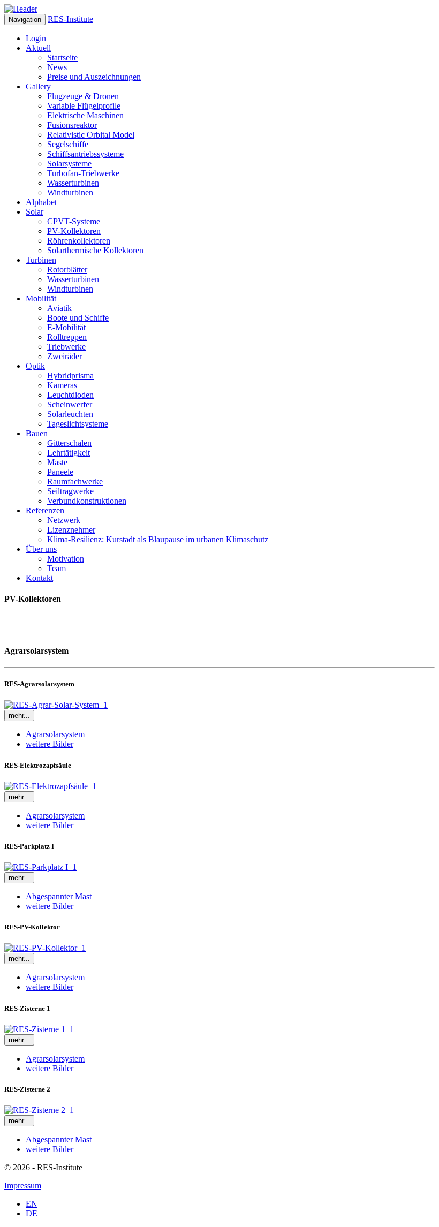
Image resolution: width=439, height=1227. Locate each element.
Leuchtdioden (70, 394)
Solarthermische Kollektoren (95, 250)
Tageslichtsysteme (77, 423)
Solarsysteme (69, 163)
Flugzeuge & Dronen (83, 96)
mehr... (19, 715)
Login (36, 38)
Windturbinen (70, 192)
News (57, 67)
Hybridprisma (70, 375)
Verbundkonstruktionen (86, 500)
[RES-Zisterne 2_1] (39, 1110)
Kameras (62, 385)
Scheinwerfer (69, 404)
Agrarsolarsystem (55, 734)
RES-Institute (70, 19)
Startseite (62, 57)
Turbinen (41, 259)
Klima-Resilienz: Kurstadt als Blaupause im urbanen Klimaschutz (157, 539)
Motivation (65, 558)
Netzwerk (63, 520)
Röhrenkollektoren (78, 240)
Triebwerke (66, 346)
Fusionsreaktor (72, 125)
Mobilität (41, 298)
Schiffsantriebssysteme (85, 153)
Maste (57, 462)
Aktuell (38, 47)
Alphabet (41, 202)
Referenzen (45, 510)
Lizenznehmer (71, 529)
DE (31, 1213)
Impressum (22, 1185)
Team (56, 568)
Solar (34, 211)
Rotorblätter (67, 269)
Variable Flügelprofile (83, 105)
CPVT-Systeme (73, 221)
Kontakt (39, 577)
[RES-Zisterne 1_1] (39, 1029)
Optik (35, 365)
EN (31, 1203)
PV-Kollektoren (74, 231)
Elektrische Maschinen (85, 115)
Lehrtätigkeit (68, 452)
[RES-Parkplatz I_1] (40, 867)
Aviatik (59, 308)
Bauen (37, 433)
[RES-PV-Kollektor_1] (45, 947)
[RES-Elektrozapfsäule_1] (50, 786)
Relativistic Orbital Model (90, 134)
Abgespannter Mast (59, 896)
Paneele (60, 471)
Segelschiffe (67, 144)
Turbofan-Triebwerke (83, 173)
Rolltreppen (67, 337)
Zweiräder (64, 356)
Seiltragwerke (70, 491)
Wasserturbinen (73, 182)
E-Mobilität (66, 327)
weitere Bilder (49, 743)
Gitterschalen (69, 443)
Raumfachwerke (75, 481)
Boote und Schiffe (78, 317)
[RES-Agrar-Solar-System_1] (56, 704)
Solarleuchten (70, 414)
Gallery (38, 86)
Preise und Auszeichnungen (94, 76)
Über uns (41, 549)
